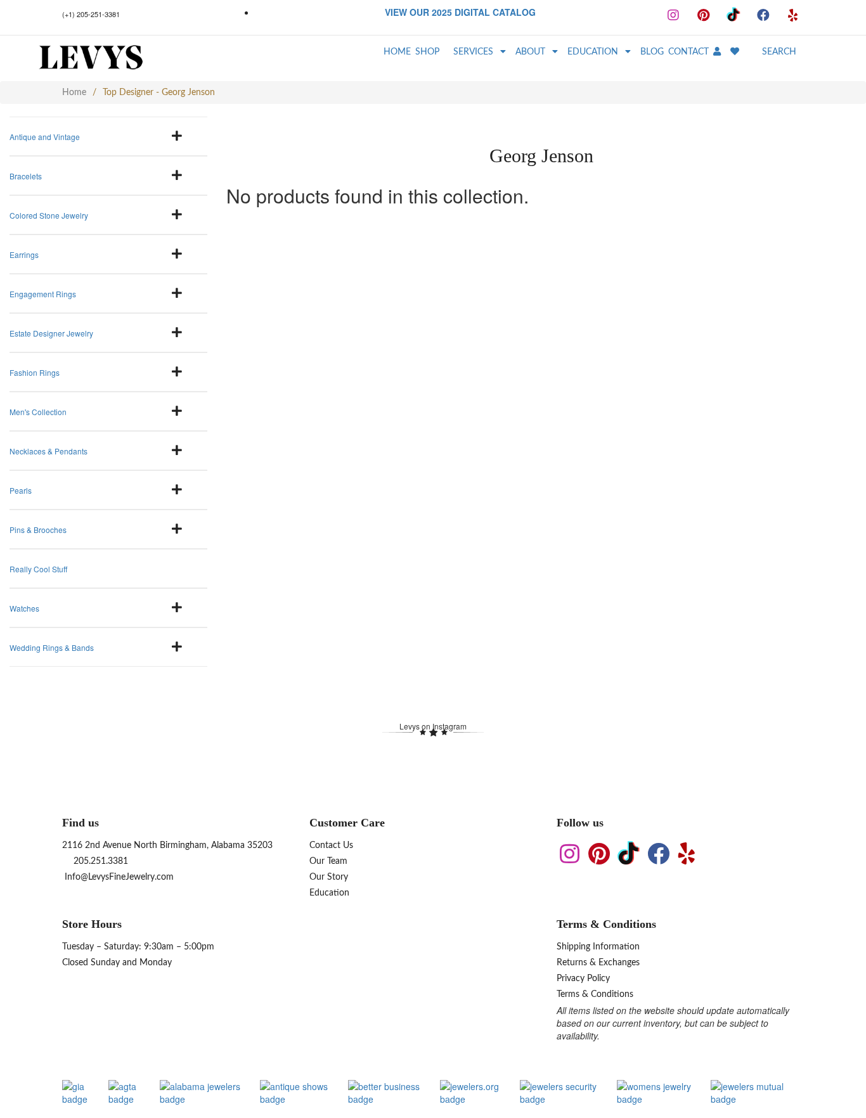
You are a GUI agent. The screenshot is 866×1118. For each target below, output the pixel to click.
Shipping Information (598, 946)
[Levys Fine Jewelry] (117, 58)
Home (74, 92)
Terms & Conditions (595, 994)
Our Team (328, 861)
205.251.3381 (99, 861)
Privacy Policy (583, 978)
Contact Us (331, 845)
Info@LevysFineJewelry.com (118, 877)
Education (329, 893)
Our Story (328, 877)
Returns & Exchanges (598, 962)
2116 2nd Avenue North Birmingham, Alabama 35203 (167, 845)
